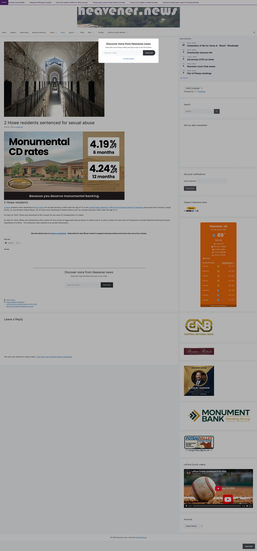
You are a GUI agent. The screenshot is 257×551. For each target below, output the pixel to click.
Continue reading (128, 58)
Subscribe (149, 53)
